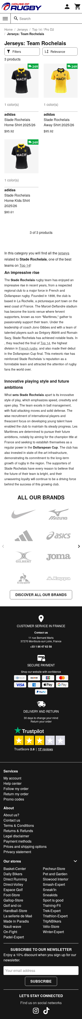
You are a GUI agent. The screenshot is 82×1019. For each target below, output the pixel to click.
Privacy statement (17, 851)
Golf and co (12, 905)
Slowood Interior (55, 879)
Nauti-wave (12, 926)
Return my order (15, 793)
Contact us (41, 632)
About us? (11, 814)
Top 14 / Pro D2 (43, 29)
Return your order (41, 721)
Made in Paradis (16, 921)
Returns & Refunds (18, 830)
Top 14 (24, 265)
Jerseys (22, 29)
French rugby (28, 348)
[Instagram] (35, 1011)
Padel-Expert (13, 936)
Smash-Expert (54, 884)
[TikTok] (46, 1011)
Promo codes (13, 799)
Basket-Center (14, 868)
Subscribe (41, 981)
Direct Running (15, 879)
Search (25, 18)
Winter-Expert (53, 931)
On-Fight (10, 931)
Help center (12, 783)
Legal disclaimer (16, 835)
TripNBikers (52, 921)
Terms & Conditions (18, 825)
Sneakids (50, 894)
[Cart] (77, 6)
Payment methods (17, 841)
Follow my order (15, 788)
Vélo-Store (51, 926)
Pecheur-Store (54, 868)
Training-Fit (52, 905)
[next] (79, 546)
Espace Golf (13, 889)
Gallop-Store (13, 900)
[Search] (16, 18)
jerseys (63, 253)
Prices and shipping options (25, 846)
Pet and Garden (55, 873)
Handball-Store (15, 910)
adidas (10, 114)
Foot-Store (11, 894)
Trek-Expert (52, 910)
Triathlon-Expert (55, 915)
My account (12, 778)
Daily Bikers (12, 873)
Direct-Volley (13, 884)
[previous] (3, 546)
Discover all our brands (41, 594)
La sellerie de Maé (17, 915)
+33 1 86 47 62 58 (41, 646)
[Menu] (5, 18)
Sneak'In (49, 889)
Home (8, 29)
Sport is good (53, 900)
